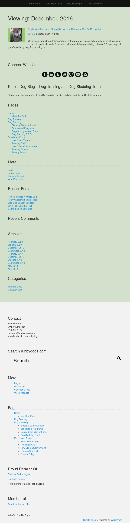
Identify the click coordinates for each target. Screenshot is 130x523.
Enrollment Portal (16, 137)
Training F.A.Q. (19, 143)
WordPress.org (15, 179)
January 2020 (15, 244)
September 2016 (16, 262)
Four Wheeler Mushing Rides (22, 199)
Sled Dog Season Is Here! (21, 202)
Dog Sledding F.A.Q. (22, 134)
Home (11, 113)
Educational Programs (23, 128)
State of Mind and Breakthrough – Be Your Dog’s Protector (65, 29)
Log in (11, 169)
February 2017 (15, 253)
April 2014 (13, 268)
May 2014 (13, 265)
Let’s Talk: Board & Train (20, 205)
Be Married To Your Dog (20, 208)
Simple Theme (90, 519)
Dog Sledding (52, 3)
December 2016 (16, 256)
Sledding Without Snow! (24, 125)
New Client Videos (21, 140)
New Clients (94, 3)
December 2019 (16, 247)
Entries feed (14, 172)
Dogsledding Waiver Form (25, 131)
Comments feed (16, 176)
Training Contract (20, 149)
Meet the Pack (19, 116)
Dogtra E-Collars (16, 479)
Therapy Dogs (15, 286)
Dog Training (74, 3)
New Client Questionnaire (24, 146)
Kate (33, 33)
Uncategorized (15, 289)
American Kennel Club (19, 504)
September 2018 (16, 250)
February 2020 (15, 241)
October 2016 (15, 259)
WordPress (116, 519)
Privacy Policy (19, 152)
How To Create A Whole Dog (22, 196)
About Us (33, 3)
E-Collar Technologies (19, 474)
